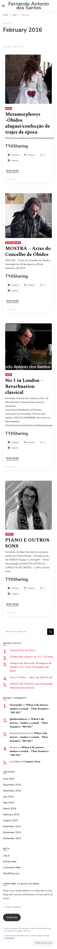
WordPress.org (11, 873)
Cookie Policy (10, 938)
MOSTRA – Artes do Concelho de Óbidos (28, 251)
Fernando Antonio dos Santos (28, 6)
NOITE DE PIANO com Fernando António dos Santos (31, 686)
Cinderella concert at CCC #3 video (32, 657)
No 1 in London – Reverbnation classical (24, 386)
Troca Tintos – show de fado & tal (31, 677)
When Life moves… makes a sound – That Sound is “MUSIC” (30, 709)
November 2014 (12, 832)
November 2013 (12, 838)
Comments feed (11, 867)
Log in (6, 855)
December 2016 (12, 784)
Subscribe (11, 917)
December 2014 (12, 826)
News (8, 108)
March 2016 (9, 808)
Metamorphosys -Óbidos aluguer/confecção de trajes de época (27, 123)
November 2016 (12, 790)
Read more (12, 171)
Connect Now (31, 762)
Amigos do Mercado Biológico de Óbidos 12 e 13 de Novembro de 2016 (31, 667)
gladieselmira (18, 719)
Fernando (16, 705)
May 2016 (8, 802)
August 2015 (10, 820)
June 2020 (8, 778)
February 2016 (11, 814)
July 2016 (8, 796)
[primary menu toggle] (3, 6)
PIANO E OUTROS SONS (27, 543)
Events (9, 243)
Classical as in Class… (23, 650)
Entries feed (9, 861)
